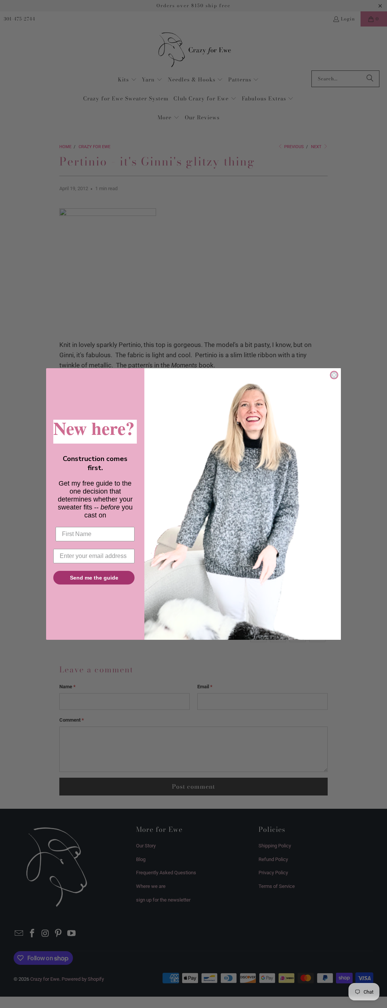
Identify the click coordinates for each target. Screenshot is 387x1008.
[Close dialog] (334, 375)
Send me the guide (94, 578)
